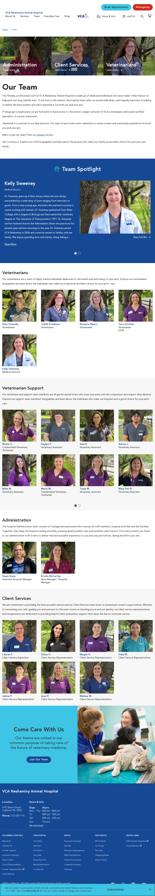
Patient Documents (72, 860)
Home (5, 30)
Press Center (7, 860)
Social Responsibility (11, 865)
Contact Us (7, 846)
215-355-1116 (18, 816)
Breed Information (41, 865)
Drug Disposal (134, 846)
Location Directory (10, 855)
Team (37, 16)
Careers (41, 135)
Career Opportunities (12, 870)
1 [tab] (75, 253)
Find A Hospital (9, 851)
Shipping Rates (102, 855)
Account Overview (72, 841)
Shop (67, 16)
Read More (10, 244)
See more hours (36, 825)
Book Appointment (116, 7)
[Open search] (143, 16)
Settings (68, 869)
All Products (100, 841)
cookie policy (31, 891)
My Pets (67, 846)
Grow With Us (8, 874)
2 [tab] (79, 253)
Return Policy (101, 860)
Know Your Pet (39, 860)
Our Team (37, 851)
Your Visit (37, 855)
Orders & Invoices (72, 865)
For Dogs (99, 846)
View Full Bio (140, 237)
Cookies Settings (115, 890)
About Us (10, 16)
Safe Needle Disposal (136, 841)
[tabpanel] (77, 213)
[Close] (150, 889)
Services (24, 16)
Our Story (37, 841)
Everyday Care (51, 16)
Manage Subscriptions (74, 851)
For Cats (99, 851)
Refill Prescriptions (72, 855)
